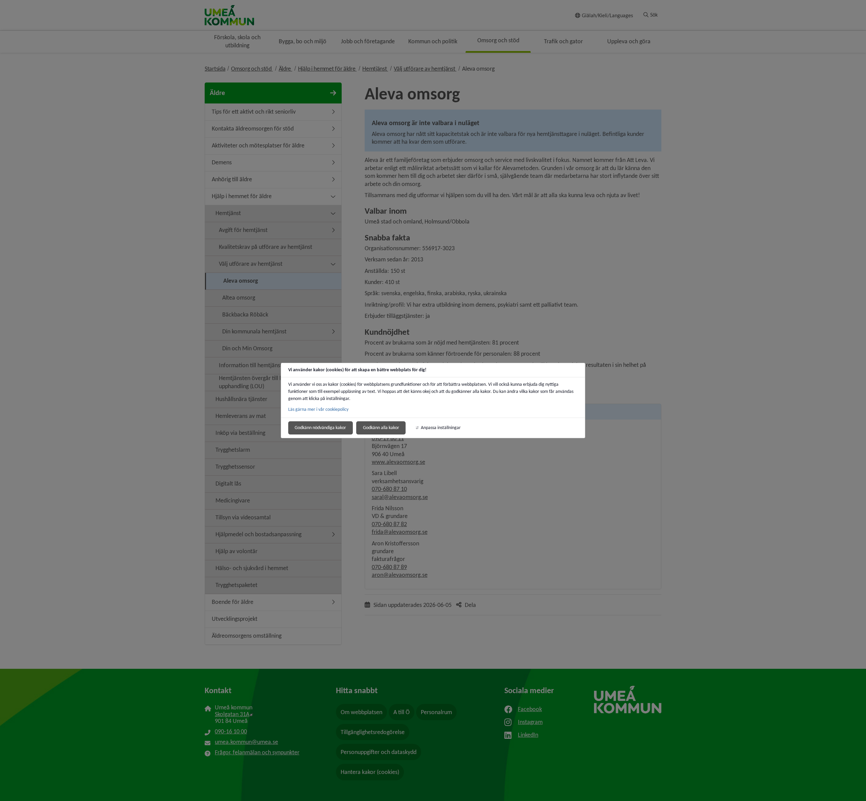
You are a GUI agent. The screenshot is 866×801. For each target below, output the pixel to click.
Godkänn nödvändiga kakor (320, 427)
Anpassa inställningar (441, 427)
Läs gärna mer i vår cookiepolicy (318, 409)
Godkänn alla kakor (381, 427)
